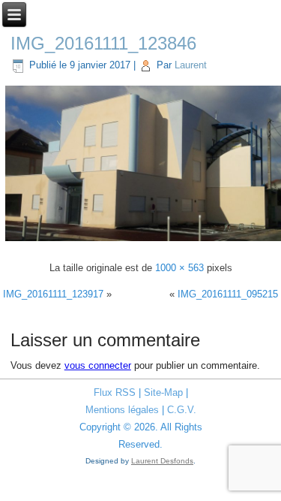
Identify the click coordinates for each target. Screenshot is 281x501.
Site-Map (163, 392)
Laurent (191, 65)
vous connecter (97, 365)
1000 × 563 (179, 267)
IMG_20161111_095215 (228, 294)
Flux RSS (115, 392)
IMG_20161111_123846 (103, 43)
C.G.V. (181, 409)
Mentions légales (122, 409)
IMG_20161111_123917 (53, 294)
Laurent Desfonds (162, 461)
